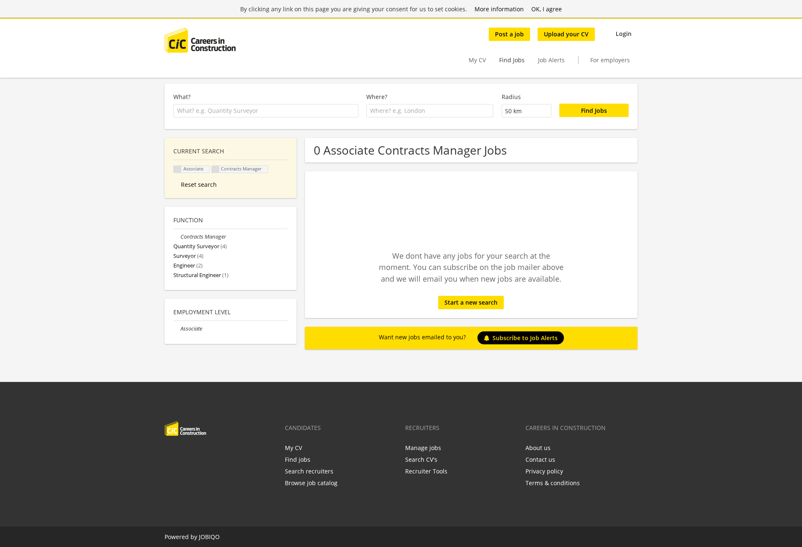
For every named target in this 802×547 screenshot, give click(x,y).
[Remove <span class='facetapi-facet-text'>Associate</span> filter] (177, 169)
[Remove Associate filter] (176, 328)
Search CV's (421, 459)
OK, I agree (546, 9)
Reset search (199, 184)
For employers (610, 60)
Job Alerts (551, 60)
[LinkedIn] (198, 453)
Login (624, 34)
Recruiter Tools (426, 471)
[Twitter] (184, 453)
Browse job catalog (311, 483)
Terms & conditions (552, 483)
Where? (376, 97)
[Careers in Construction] (200, 40)
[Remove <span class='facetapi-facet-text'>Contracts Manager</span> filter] (215, 169)
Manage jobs (423, 448)
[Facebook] (171, 453)
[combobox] (265, 110)
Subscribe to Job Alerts (525, 338)
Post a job (509, 34)
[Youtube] (224, 453)
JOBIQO (209, 537)
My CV (477, 60)
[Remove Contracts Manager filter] (176, 236)
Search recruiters (309, 471)
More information (499, 9)
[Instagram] (212, 453)
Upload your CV (566, 34)
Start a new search (470, 302)
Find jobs (297, 459)
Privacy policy (544, 471)
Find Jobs (512, 60)
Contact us (540, 459)
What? (181, 97)
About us (538, 448)
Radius (511, 97)
